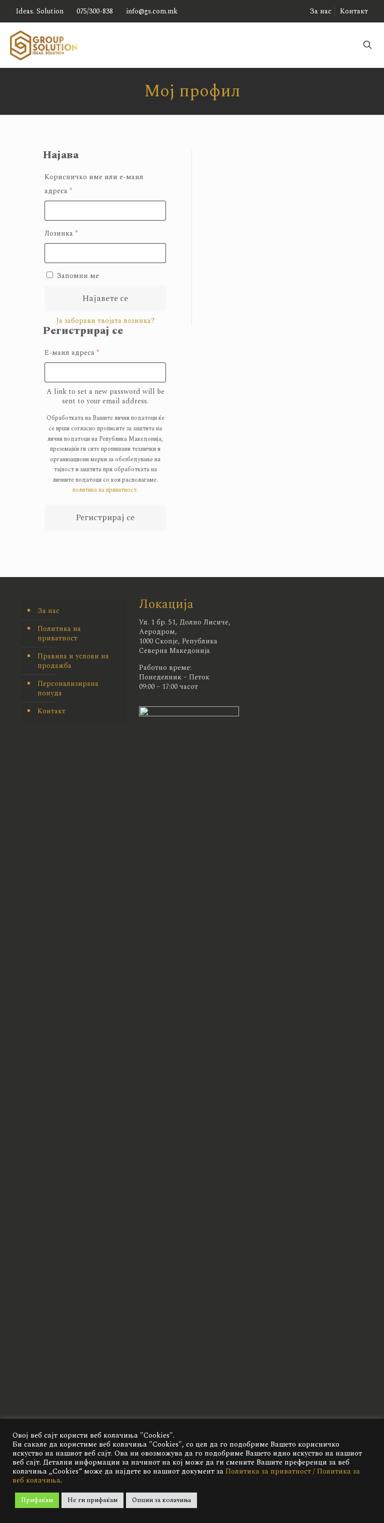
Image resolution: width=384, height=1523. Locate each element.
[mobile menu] (304, 44)
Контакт (354, 11)
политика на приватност (104, 490)
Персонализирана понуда (68, 688)
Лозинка (75, 233)
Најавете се (105, 298)
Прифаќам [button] (37, 1500)
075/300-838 (94, 11)
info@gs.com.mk (152, 11)
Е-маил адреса (86, 352)
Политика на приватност (59, 633)
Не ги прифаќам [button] (93, 1500)
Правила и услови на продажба (73, 661)
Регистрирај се (105, 517)
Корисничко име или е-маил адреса (94, 184)
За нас (321, 11)
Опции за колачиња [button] (161, 1500)
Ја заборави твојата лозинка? (105, 320)
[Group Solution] (43, 44)
